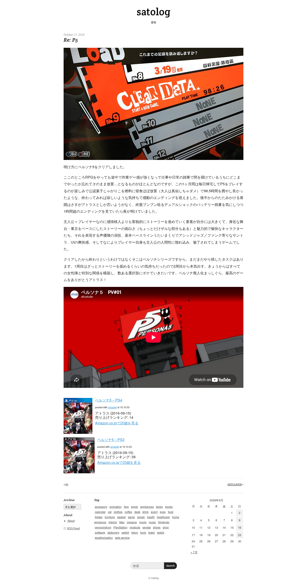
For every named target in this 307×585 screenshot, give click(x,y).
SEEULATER (234, 484)
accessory (101, 507)
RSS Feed (73, 528)
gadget (121, 517)
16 (239, 527)
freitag (98, 517)
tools (143, 532)
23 (239, 535)
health (151, 517)
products (135, 527)
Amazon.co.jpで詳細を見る (116, 423)
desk (137, 512)
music (152, 522)
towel (151, 532)
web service (122, 537)
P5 (66, 484)
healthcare (163, 517)
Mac (122, 522)
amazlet (112, 407)
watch (160, 532)
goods (141, 517)
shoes (156, 527)
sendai (146, 527)
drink (145, 512)
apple (134, 507)
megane (132, 522)
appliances (147, 507)
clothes (118, 512)
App (126, 507)
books (169, 507)
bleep (159, 507)
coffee (128, 512)
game (131, 517)
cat (109, 512)
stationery (113, 532)
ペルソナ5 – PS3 (111, 439)
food (170, 512)
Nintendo (163, 522)
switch (125, 532)
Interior (113, 522)
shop (166, 527)
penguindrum (103, 527)
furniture (110, 517)
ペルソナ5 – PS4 (108, 400)
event (154, 512)
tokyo (134, 532)
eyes (163, 512)
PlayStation (120, 527)
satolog (153, 11)
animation (115, 507)
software (100, 532)
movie (143, 522)
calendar (100, 512)
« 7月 (194, 552)
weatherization (104, 537)
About (71, 520)
